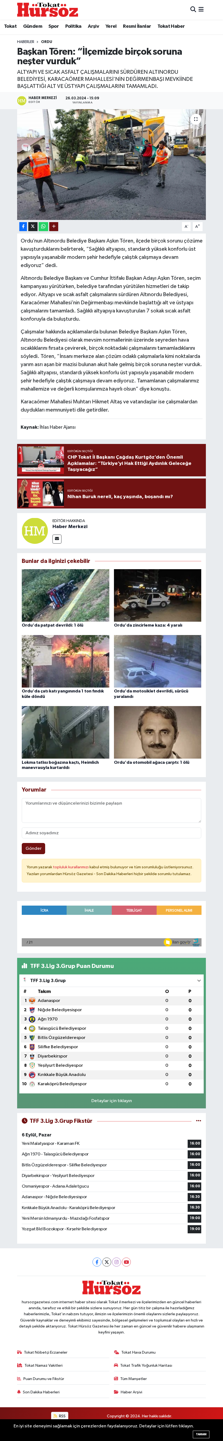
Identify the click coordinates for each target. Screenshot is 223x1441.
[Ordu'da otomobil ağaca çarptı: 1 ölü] (158, 732)
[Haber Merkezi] (35, 530)
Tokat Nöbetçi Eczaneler (45, 1352)
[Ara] (193, 9)
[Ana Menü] (201, 9)
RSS (62, 1416)
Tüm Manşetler (133, 1379)
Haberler (25, 42)
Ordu (46, 42)
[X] (106, 1262)
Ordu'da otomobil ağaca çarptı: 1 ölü (151, 762)
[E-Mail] (56, 539)
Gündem (32, 26)
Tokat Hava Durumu (138, 1352)
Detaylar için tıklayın (111, 1101)
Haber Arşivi (131, 1392)
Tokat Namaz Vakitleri (43, 1365)
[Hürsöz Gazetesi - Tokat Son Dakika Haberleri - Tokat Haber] (47, 9)
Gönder (34, 848)
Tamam (201, 1434)
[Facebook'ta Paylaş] (23, 226)
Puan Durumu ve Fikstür (43, 1379)
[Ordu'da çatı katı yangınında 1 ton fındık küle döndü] (65, 661)
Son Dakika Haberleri (41, 1392)
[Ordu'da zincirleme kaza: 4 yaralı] (158, 595)
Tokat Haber (171, 26)
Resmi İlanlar (137, 26)
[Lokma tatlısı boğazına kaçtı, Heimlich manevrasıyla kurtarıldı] (65, 732)
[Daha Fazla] (53, 226)
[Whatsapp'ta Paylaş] (43, 226)
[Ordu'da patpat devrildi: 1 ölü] (65, 595)
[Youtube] (126, 1262)
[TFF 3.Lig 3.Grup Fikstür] (198, 1121)
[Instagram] (116, 1262)
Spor (53, 26)
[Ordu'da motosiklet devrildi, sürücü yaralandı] (158, 661)
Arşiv (93, 26)
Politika (73, 26)
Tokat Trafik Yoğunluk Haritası (146, 1365)
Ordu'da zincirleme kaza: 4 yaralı (148, 625)
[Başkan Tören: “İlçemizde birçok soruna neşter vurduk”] (111, 164)
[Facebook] (96, 1262)
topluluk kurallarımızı (71, 867)
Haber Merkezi (70, 526)
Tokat (10, 26)
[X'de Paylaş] (33, 226)
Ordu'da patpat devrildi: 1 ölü (52, 625)
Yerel (111, 26)
